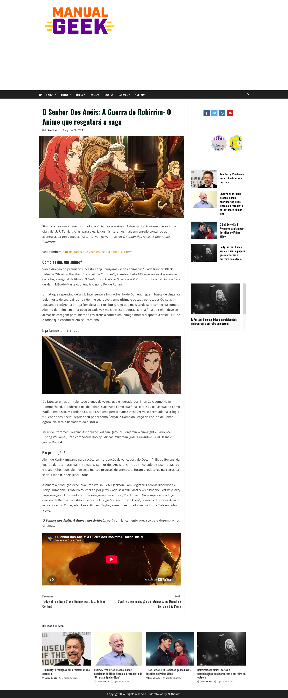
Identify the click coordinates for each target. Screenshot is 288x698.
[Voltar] (197, 143)
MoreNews (156, 694)
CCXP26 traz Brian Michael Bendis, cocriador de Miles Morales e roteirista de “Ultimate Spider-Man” (118, 673)
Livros (50, 94)
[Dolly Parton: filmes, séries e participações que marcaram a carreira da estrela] (221, 649)
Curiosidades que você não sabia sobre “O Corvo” (98, 252)
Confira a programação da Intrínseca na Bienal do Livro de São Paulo (149, 601)
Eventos (109, 94)
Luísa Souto (52, 130)
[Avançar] (239, 143)
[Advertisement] (144, 62)
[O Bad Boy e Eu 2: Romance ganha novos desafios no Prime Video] (170, 649)
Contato (140, 94)
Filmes (64, 94)
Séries (79, 94)
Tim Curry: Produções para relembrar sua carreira (66, 672)
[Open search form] (248, 94)
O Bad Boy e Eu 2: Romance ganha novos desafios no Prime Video (168, 672)
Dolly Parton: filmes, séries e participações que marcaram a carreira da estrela (221, 673)
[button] (41, 94)
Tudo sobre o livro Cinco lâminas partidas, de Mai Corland (73, 601)
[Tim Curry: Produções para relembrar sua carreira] (66, 649)
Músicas (95, 94)
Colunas (123, 94)
